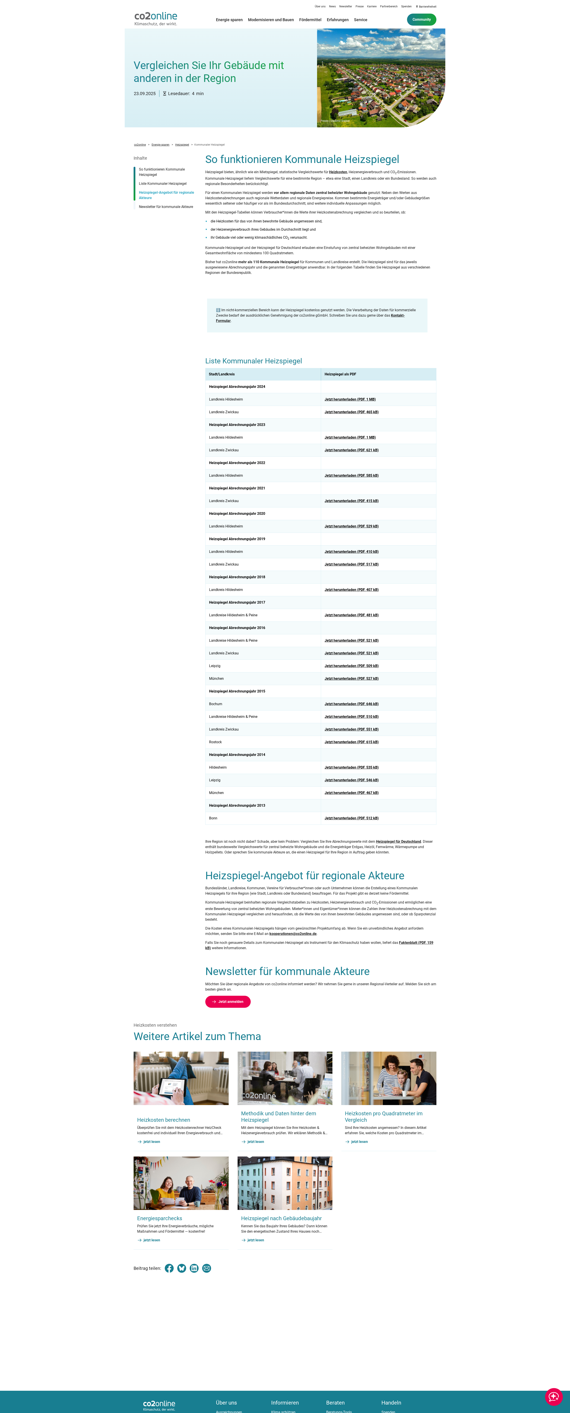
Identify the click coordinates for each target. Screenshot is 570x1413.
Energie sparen (229, 19)
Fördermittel (310, 19)
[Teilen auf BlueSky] (181, 1268)
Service (360, 19)
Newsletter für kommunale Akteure (166, 207)
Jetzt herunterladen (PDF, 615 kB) (352, 742)
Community (422, 19)
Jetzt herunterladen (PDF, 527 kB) (352, 678)
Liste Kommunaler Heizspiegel (163, 183)
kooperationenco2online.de (293, 934)
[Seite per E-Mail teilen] (206, 1268)
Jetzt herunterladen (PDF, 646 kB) (352, 704)
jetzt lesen (152, 1142)
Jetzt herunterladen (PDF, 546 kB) (352, 780)
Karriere (372, 6)
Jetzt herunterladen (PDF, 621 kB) (352, 450)
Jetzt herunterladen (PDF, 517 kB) (352, 564)
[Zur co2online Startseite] (156, 19)
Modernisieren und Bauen (271, 19)
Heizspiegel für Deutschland (398, 841)
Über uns (320, 6)
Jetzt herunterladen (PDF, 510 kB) (352, 717)
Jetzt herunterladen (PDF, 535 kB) (352, 767)
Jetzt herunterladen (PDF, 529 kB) (352, 526)
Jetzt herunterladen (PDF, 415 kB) (352, 501)
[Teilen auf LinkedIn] (194, 1268)
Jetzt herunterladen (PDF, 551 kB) (352, 729)
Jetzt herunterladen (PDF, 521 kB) (352, 640)
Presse (360, 6)
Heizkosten (338, 172)
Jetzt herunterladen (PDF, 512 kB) (352, 818)
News (332, 6)
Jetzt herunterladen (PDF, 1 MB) (350, 399)
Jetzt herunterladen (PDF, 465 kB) (352, 412)
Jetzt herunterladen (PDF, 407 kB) (352, 590)
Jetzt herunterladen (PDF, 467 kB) (352, 793)
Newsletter (345, 6)
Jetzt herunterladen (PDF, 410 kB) (352, 552)
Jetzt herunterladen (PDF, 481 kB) (352, 615)
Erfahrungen (338, 19)
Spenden (406, 6)
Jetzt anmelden (230, 1002)
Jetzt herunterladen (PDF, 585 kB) (352, 475)
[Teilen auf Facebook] (169, 1268)
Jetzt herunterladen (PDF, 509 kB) (352, 666)
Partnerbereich (389, 6)
